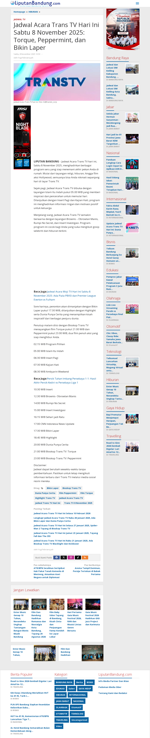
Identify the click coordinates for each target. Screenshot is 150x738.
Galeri (72, 688)
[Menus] (137, 3)
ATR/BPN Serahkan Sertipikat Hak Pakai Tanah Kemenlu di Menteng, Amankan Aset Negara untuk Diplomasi (49, 571)
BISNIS (90, 682)
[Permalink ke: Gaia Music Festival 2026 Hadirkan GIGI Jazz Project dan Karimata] (92, 604)
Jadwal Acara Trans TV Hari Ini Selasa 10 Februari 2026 (62, 513)
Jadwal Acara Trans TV (71, 498)
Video (59, 726)
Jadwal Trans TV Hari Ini (47, 503)
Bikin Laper (53, 488)
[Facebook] (56, 557)
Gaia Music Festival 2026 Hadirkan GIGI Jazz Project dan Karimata (92, 618)
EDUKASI (60, 688)
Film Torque (86, 493)
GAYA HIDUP (85, 688)
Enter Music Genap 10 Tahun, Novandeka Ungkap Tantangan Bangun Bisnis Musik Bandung (21, 624)
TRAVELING (62, 720)
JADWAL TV (19, 19)
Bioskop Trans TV (72, 488)
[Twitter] (63, 557)
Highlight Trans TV (45, 498)
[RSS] (85, 557)
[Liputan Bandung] (35, 3)
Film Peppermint (67, 493)
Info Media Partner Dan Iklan (113, 681)
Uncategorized (79, 720)
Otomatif (76, 707)
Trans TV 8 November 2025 (78, 503)
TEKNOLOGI (77, 713)
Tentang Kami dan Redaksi (112, 693)
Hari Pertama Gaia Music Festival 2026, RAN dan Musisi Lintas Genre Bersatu (74, 621)
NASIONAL (78, 701)
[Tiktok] (78, 557)
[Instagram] (71, 557)
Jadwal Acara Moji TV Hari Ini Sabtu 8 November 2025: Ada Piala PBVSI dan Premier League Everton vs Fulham (65, 295)
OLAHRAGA (61, 707)
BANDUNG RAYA (64, 682)
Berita (79, 682)
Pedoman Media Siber (109, 687)
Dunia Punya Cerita (45, 493)
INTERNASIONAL (77, 694)
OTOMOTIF (61, 713)
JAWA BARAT (62, 701)
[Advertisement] (67, 132)
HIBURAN (60, 694)
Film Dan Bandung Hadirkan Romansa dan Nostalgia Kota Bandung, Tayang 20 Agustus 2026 (38, 624)
